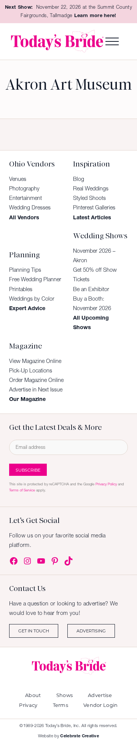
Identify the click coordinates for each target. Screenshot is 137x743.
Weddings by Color (31, 298)
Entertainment (25, 198)
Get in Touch (33, 631)
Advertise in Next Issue (35, 389)
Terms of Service (22, 490)
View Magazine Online (35, 361)
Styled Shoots (89, 198)
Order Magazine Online (36, 380)
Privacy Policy (106, 484)
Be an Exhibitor (91, 289)
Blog (78, 179)
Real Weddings (90, 188)
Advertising (91, 631)
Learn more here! (95, 15)
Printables (20, 289)
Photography (24, 188)
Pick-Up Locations (30, 370)
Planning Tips (25, 269)
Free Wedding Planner (35, 279)
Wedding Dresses (30, 207)
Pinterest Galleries (94, 207)
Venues (17, 179)
